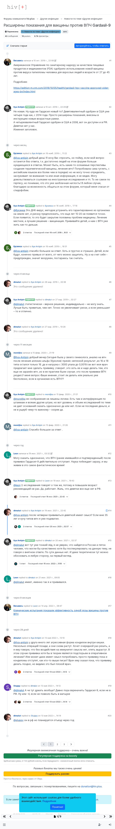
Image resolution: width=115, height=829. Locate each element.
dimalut (17, 282)
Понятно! (57, 806)
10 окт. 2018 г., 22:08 (44, 60)
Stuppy (16, 686)
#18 (109, 638)
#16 (109, 577)
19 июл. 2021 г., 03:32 (39, 453)
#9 (110, 353)
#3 (110, 153)
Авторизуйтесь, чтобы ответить (92, 45)
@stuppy (18, 720)
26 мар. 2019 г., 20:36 (55, 282)
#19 (109, 686)
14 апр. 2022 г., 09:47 (51, 606)
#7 (110, 299)
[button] (4, 825)
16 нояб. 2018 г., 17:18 (66, 206)
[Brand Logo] (17, 7)
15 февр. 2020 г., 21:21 (67, 394)
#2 (110, 107)
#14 (109, 510)
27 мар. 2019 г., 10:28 (55, 327)
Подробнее (49, 801)
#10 (109, 394)
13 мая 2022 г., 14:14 (51, 715)
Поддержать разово (57, 773)
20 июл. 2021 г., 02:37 (66, 540)
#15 (109, 540)
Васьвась (18, 60)
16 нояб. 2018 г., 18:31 (56, 246)
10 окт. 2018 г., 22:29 (56, 107)
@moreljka (19, 398)
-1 (98, 317)
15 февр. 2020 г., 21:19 (43, 353)
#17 (109, 606)
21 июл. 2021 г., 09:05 (49, 577)
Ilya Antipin (19, 107)
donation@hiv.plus (91, 786)
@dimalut (18, 304)
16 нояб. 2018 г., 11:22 (56, 153)
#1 (110, 60)
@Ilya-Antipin (21, 357)
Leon (15, 453)
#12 (109, 453)
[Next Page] (71, 744)
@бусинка (19, 210)
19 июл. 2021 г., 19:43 (63, 480)
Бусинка (17, 153)
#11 (109, 425)
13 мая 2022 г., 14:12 (51, 686)
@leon (17, 485)
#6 (110, 282)
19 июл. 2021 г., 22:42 (55, 510)
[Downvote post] (103, 98)
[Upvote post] (93, 98)
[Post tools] (109, 98)
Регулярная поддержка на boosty (57, 755)
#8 (110, 327)
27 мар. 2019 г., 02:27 (65, 299)
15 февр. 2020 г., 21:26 (57, 425)
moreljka (17, 353)
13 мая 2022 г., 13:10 (55, 638)
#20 (109, 715)
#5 (110, 246)
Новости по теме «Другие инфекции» (42, 31)
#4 (110, 206)
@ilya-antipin (20, 157)
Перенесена (12, 31)
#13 (109, 480)
